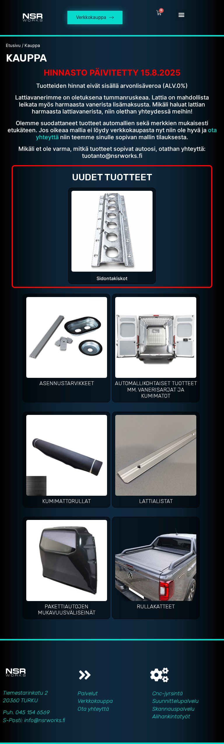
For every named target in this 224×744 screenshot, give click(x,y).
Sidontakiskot (112, 278)
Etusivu (13, 45)
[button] (181, 15)
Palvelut (88, 693)
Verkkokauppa (95, 701)
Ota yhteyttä (93, 708)
